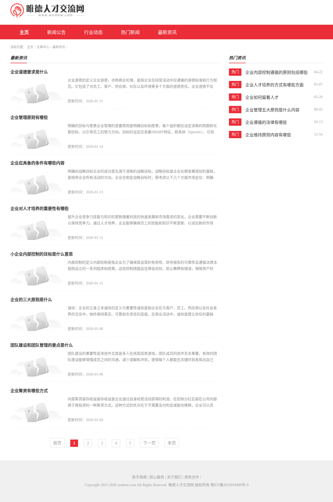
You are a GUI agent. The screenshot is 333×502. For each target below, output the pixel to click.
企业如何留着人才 (262, 97)
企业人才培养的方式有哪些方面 (274, 85)
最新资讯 (167, 32)
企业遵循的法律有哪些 (266, 122)
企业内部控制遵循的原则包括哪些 (276, 72)
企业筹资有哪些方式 (29, 391)
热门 (235, 72)
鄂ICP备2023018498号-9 (229, 485)
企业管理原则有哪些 (29, 117)
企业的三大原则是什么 (31, 299)
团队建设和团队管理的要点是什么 (41, 345)
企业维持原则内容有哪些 (268, 135)
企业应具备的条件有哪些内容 (37, 163)
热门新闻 (130, 32)
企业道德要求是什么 (29, 72)
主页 (24, 32)
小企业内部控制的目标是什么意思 (41, 254)
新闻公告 (56, 32)
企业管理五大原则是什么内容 (272, 110)
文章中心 (43, 47)
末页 (172, 443)
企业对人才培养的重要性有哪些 (39, 208)
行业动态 (93, 32)
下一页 (149, 443)
